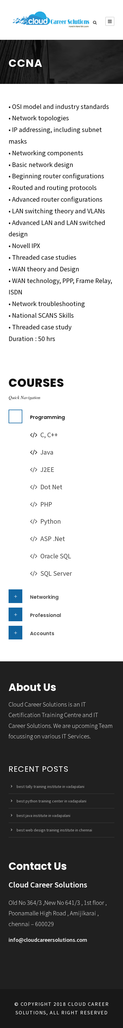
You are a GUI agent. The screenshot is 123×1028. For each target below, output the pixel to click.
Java (46, 452)
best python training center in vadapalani (51, 801)
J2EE (47, 469)
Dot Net (51, 486)
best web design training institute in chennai (54, 830)
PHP (46, 504)
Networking (44, 597)
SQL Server (56, 573)
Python (50, 521)
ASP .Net (52, 538)
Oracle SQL (55, 556)
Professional (45, 615)
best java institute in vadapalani (43, 815)
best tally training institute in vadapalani (50, 786)
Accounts (42, 633)
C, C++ (49, 434)
